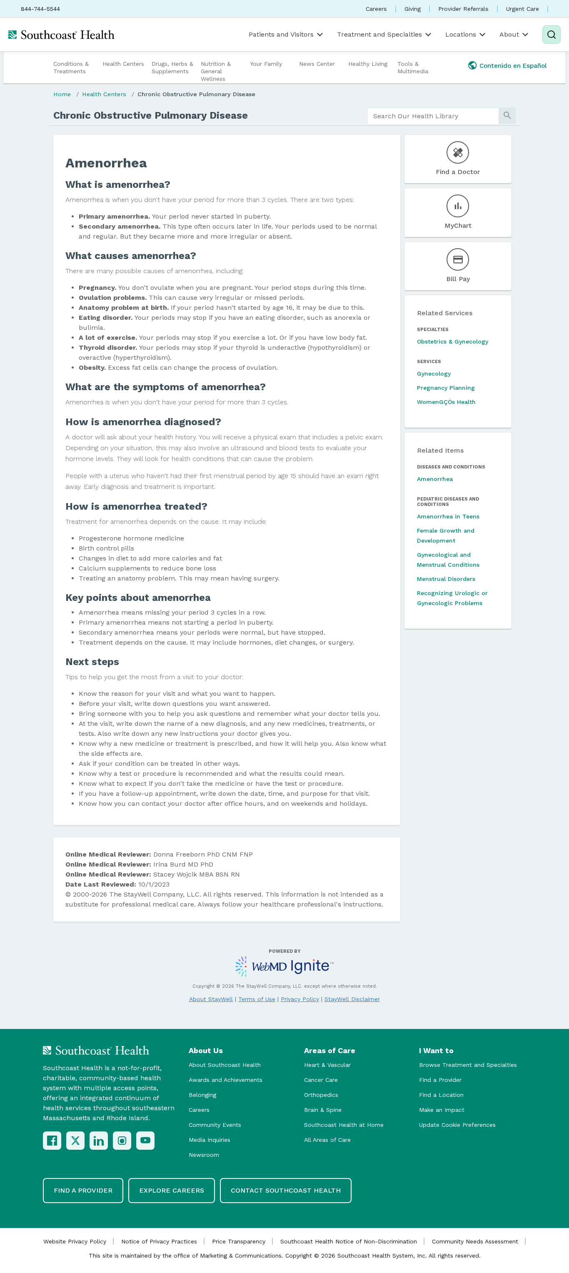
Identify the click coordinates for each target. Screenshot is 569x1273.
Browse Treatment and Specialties (468, 1064)
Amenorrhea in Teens (448, 516)
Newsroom (204, 1154)
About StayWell (211, 999)
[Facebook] (52, 1140)
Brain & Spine (323, 1109)
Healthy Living (367, 63)
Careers (376, 8)
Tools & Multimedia (412, 67)
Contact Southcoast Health (286, 1190)
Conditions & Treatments (71, 67)
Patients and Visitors (281, 34)
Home (62, 94)
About (509, 34)
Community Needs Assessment (475, 1241)
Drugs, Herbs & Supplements (172, 67)
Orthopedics (321, 1094)
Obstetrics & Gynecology (452, 341)
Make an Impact (441, 1109)
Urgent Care (522, 8)
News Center (317, 63)
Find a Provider (440, 1079)
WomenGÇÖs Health (446, 402)
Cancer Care (321, 1079)
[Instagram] (122, 1140)
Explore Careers (171, 1190)
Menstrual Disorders (446, 578)
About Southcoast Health (225, 1064)
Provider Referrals (463, 8)
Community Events (215, 1124)
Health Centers (123, 63)
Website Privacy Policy (74, 1241)
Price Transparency (238, 1241)
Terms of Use (256, 999)
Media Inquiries (209, 1139)
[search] (433, 116)
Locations (460, 34)
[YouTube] (145, 1140)
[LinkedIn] (99, 1140)
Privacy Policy (300, 999)
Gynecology (434, 373)
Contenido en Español (513, 66)
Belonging (202, 1094)
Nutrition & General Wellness (216, 71)
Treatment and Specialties (379, 34)
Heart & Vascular (327, 1064)
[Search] (551, 34)
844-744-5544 (40, 8)
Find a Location (441, 1094)
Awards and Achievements (225, 1079)
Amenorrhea (435, 479)
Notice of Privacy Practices (159, 1241)
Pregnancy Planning (446, 387)
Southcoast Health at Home (344, 1124)
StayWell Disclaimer (352, 999)
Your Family (266, 63)
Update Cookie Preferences (457, 1124)
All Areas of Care (327, 1139)
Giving (412, 8)
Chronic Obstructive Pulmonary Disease (196, 94)
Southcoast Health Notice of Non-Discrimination (348, 1241)
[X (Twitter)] (75, 1140)
